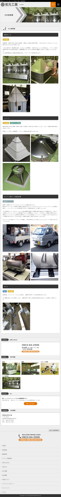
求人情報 (4, 471)
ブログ (4, 492)
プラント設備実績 (7, 458)
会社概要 (4, 475)
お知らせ (4, 467)
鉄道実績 (4, 450)
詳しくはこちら (30, 403)
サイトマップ (5, 488)
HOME (4, 445)
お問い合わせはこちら (30, 437)
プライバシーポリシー (8, 483)
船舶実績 (4, 454)
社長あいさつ (5, 479)
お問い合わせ (5, 462)
